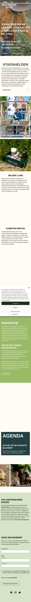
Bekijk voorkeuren (15, 311)
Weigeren (15, 307)
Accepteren (15, 303)
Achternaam (4, 553)
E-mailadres (5, 539)
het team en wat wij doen (22, 510)
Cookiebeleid (15, 314)
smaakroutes (18, 53)
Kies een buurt (13, 44)
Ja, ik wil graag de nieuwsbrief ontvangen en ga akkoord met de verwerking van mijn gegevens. (16, 562)
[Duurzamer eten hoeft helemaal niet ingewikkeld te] (13, 466)
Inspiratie (10, 323)
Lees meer (6, 364)
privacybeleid (13, 568)
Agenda (5, 53)
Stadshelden (15, 64)
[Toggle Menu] (27, 2)
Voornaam (3, 548)
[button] (28, 287)
